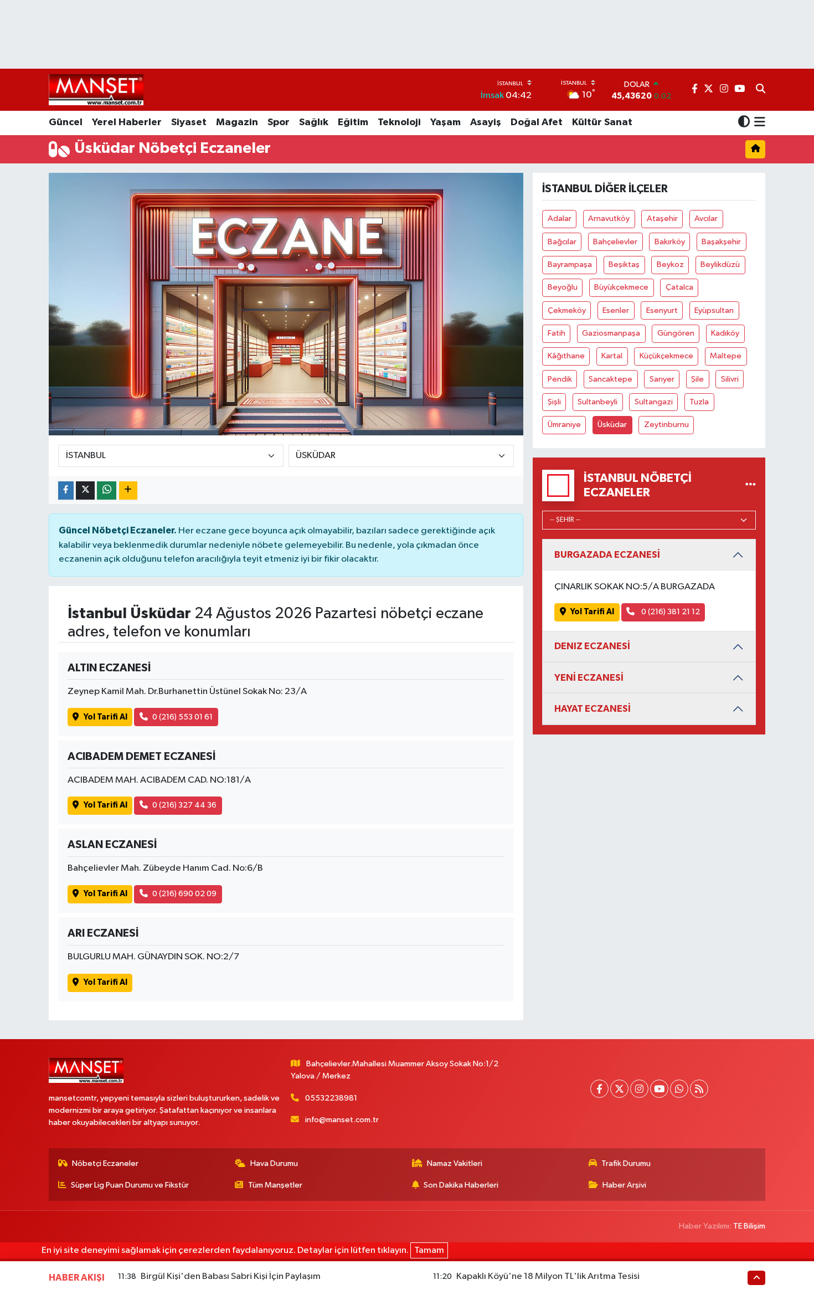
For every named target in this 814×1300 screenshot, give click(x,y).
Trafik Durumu (626, 1163)
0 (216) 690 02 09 (184, 894)
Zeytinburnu (666, 424)
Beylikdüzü (720, 264)
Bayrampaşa (570, 264)
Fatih (556, 333)
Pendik (560, 379)
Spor (278, 122)
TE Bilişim (749, 1226)
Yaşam (445, 122)
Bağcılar (562, 242)
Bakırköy (670, 242)
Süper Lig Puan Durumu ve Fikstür (130, 1185)
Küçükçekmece (666, 356)
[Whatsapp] (679, 1089)
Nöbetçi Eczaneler (105, 1163)
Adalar (559, 218)
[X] (619, 1089)
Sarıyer (662, 379)
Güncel (66, 122)
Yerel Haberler (127, 122)
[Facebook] (599, 1089)
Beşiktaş (624, 264)
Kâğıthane (566, 356)
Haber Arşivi (624, 1185)
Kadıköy (725, 333)
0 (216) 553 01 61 (182, 717)
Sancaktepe (610, 379)
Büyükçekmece (621, 287)
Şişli (554, 402)
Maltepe (725, 356)
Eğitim (353, 122)
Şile (697, 379)
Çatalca (679, 287)
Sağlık (313, 122)
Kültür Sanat (602, 122)
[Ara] (760, 90)
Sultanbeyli (597, 402)
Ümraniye (564, 424)
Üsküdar (612, 424)
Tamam (429, 1250)
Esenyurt (662, 310)
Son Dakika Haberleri (461, 1185)
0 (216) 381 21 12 (670, 612)
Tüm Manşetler (275, 1185)
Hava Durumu (274, 1163)
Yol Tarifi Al (105, 717)
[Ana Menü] (758, 123)
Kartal (611, 356)
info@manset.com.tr (342, 1120)
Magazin (237, 122)
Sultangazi (654, 402)
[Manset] (96, 89)
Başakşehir (721, 242)
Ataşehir (662, 218)
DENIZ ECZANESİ (592, 646)
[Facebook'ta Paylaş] (66, 490)
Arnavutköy (609, 218)
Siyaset (189, 122)
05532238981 (331, 1098)
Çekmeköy (567, 310)
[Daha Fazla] (128, 490)
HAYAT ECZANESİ (592, 708)
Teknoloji (399, 122)
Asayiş (485, 122)
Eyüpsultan (714, 310)
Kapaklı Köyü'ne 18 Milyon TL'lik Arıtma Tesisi (548, 1276)
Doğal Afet (537, 122)
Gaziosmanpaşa (611, 333)
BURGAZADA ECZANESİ (607, 554)
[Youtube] (659, 1089)
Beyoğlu (563, 287)
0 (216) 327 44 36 (184, 805)
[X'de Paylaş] (85, 490)
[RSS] (699, 1089)
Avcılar (706, 218)
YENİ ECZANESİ (589, 677)
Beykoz (670, 264)
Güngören (675, 333)
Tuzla (699, 402)
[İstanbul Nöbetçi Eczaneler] (750, 485)
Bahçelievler (615, 242)
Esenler (615, 310)
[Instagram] (639, 1089)
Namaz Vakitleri (454, 1163)
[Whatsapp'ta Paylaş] (106, 490)
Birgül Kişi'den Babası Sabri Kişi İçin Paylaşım (231, 1276)
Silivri (730, 379)
